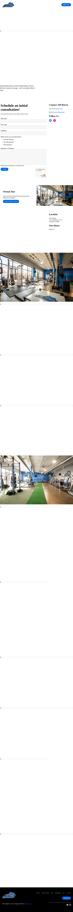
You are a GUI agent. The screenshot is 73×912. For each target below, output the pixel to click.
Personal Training (33, 3)
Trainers (22, 3)
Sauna (42, 3)
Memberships (50, 3)
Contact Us (56, 5)
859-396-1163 (59, 108)
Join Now (66, 4)
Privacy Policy (68, 902)
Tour (58, 3)
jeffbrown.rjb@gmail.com (58, 112)
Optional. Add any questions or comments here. (12, 157)
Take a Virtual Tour (11, 201)
